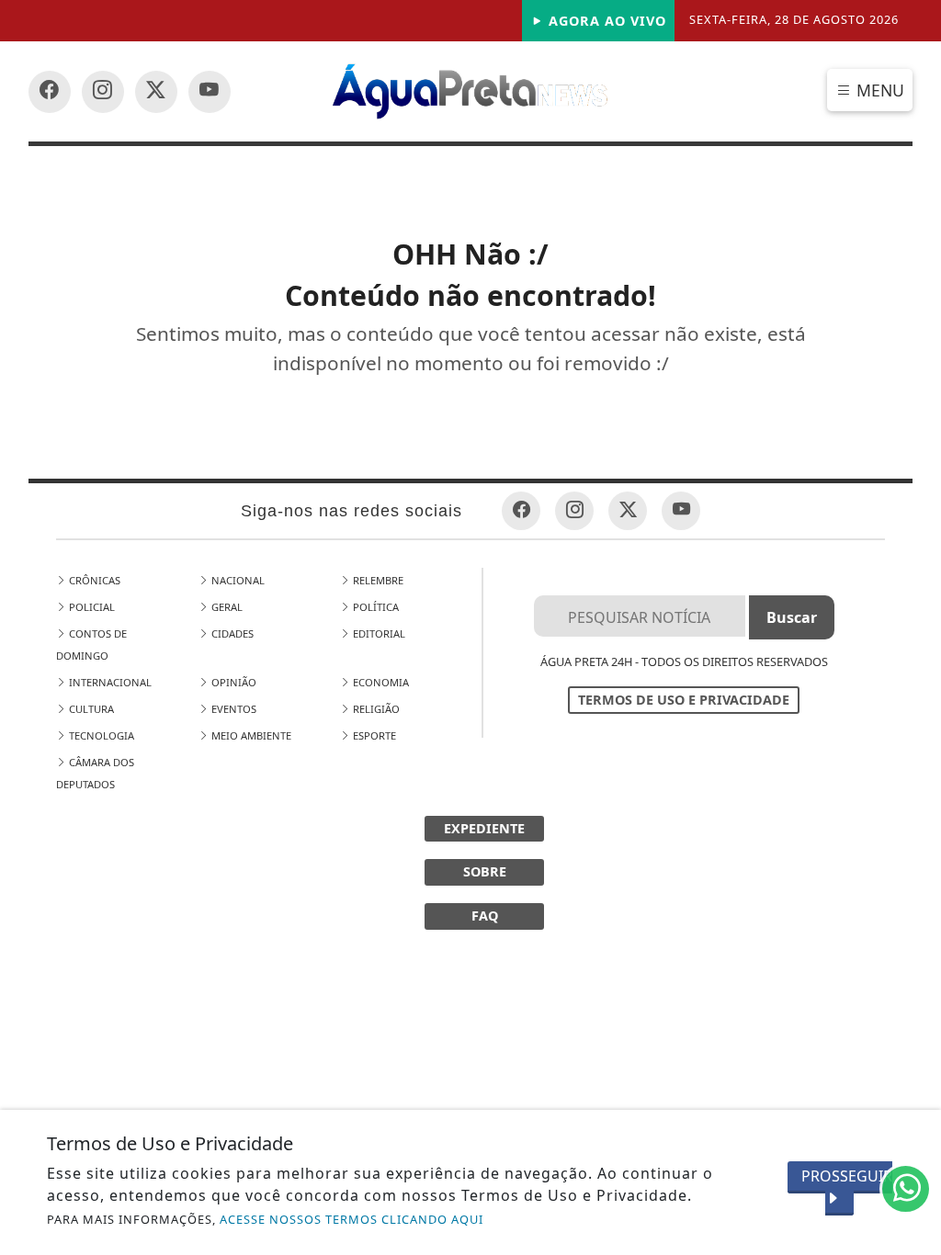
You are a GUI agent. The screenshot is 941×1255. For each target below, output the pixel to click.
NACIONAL (237, 580)
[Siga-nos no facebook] (49, 92)
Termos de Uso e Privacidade (683, 699)
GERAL (226, 607)
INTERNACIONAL (109, 682)
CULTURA (90, 709)
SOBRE (484, 871)
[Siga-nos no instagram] (209, 92)
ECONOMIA (379, 682)
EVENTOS (232, 709)
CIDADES (231, 633)
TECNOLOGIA (100, 735)
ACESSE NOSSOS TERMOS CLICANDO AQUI (351, 1219)
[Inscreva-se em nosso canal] (103, 92)
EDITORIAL (377, 633)
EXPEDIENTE (484, 828)
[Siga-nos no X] (156, 92)
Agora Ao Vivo (605, 20)
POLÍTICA (374, 607)
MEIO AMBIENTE (250, 735)
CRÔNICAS (93, 580)
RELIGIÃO (375, 709)
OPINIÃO (232, 682)
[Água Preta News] (471, 90)
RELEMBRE (376, 580)
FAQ (484, 915)
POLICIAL (90, 607)
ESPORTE (373, 735)
